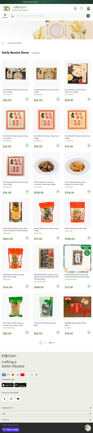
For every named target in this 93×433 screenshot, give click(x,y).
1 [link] (40, 343)
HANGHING (7, 233)
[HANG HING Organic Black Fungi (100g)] (46, 212)
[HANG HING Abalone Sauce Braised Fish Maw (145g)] (77, 166)
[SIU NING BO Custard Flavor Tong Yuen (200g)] (77, 73)
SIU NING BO (7, 95)
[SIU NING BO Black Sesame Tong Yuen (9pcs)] (15, 120)
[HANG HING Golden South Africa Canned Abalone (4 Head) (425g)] (15, 212)
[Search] (88, 16)
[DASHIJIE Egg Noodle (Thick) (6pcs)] (77, 307)
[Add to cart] (27, 99)
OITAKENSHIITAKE (40, 282)
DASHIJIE (68, 328)
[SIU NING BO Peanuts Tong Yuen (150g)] (46, 73)
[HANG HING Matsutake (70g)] (77, 212)
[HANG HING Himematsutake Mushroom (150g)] (15, 258)
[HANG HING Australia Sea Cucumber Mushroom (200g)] (46, 166)
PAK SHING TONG (8, 328)
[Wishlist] (81, 8)
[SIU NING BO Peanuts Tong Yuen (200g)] (77, 120)
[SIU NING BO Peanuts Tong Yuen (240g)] (46, 120)
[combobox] (50, 15)
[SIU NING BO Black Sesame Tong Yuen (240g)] (15, 166)
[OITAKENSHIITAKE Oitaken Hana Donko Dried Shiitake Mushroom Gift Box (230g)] (46, 258)
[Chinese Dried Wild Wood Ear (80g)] (46, 307)
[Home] (3, 43)
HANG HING (38, 187)
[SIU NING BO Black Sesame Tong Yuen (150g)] (15, 73)
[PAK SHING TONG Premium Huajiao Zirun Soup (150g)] (15, 307)
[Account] (75, 8)
